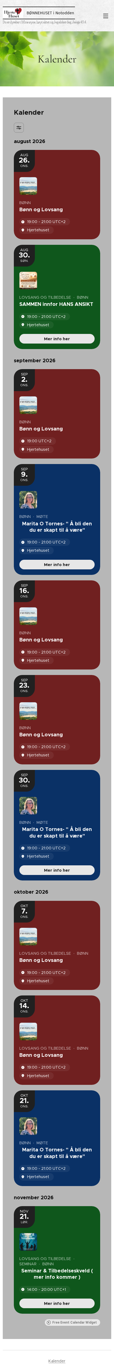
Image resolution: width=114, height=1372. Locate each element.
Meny (105, 15)
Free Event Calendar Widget (74, 1322)
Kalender (56, 1361)
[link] (57, 339)
